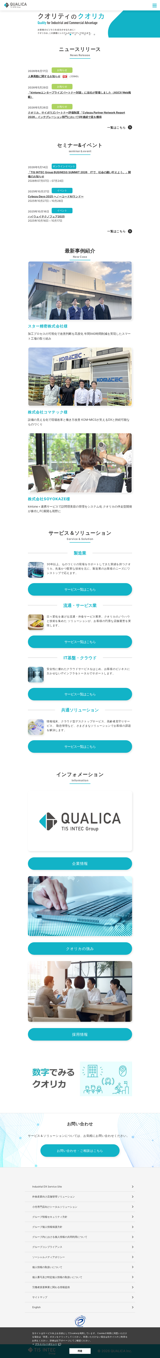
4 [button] (80, 34)
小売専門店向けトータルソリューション (54, 1206)
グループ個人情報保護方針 (47, 1226)
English (36, 1307)
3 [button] (75, 34)
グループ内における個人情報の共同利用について (59, 1236)
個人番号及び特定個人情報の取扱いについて (57, 1277)
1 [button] (66, 34)
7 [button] (94, 34)
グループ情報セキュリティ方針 (49, 1216)
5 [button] (85, 34)
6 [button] (90, 34)
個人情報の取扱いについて (47, 1267)
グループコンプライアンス (47, 1246)
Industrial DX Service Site (47, 1186)
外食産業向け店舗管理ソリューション (53, 1196)
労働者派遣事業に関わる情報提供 (51, 1287)
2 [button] (70, 34)
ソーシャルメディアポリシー (48, 1257)
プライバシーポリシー (46, 1344)
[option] (80, 24)
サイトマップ (39, 1297)
